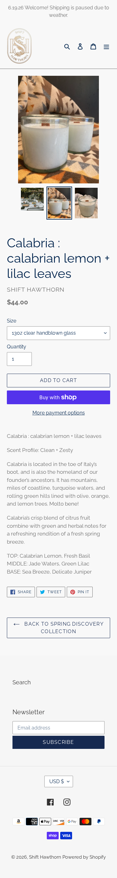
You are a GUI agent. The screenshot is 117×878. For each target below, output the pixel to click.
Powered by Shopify (84, 857)
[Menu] (106, 46)
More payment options (58, 413)
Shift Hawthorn (45, 857)
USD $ (56, 781)
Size (11, 321)
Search (21, 682)
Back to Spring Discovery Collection (63, 627)
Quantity (16, 347)
